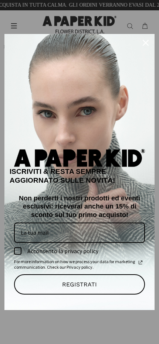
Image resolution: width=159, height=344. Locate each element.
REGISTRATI (79, 284)
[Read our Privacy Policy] (140, 262)
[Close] (146, 43)
